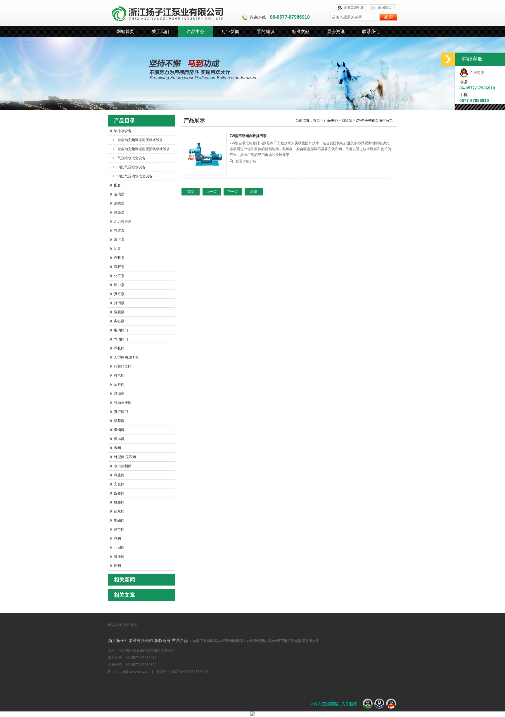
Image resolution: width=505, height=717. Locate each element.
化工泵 (119, 276)
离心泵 (119, 321)
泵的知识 (265, 31)
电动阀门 (121, 330)
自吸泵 (119, 258)
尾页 (253, 192)
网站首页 (125, 31)
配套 (117, 185)
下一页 (232, 192)
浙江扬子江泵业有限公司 (175, 13)
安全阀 (119, 484)
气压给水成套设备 (131, 158)
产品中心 (195, 31)
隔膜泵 (119, 312)
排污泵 (119, 303)
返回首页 (386, 8)
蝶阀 (117, 448)
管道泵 (119, 230)
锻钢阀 (119, 430)
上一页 (211, 192)
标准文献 (300, 31)
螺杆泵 (119, 267)
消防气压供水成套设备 (135, 176)
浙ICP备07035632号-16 (189, 672)
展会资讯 (336, 31)
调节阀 (119, 529)
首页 (317, 120)
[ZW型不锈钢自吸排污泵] (205, 154)
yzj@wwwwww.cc (134, 672)
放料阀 (119, 384)
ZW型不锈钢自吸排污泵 (248, 136)
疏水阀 (119, 511)
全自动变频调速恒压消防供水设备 (143, 149)
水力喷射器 (123, 221)
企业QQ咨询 (353, 8)
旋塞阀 (119, 493)
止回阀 (119, 547)
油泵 (117, 249)
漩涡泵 (119, 194)
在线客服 (476, 73)
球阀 (117, 538)
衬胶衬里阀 (123, 366)
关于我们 (160, 31)
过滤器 (119, 394)
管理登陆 (130, 625)
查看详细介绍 (246, 161)
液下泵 (119, 240)
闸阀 (117, 566)
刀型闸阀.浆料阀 (126, 357)
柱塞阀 (119, 502)
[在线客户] (448, 59)
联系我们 (371, 31)
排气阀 (119, 375)
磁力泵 (119, 285)
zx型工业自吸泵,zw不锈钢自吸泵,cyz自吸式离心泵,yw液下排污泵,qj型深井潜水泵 (255, 641)
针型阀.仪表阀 (125, 457)
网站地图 (115, 625)
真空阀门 (121, 412)
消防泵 (119, 203)
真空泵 (119, 294)
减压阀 (119, 557)
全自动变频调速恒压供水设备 (140, 140)
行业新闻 (230, 31)
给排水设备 (123, 131)
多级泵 (119, 212)
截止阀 (119, 475)
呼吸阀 (119, 348)
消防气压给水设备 (131, 167)
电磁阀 (119, 520)
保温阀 (119, 439)
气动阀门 (121, 339)
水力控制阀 (123, 466)
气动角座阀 (123, 403)
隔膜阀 (119, 421)
